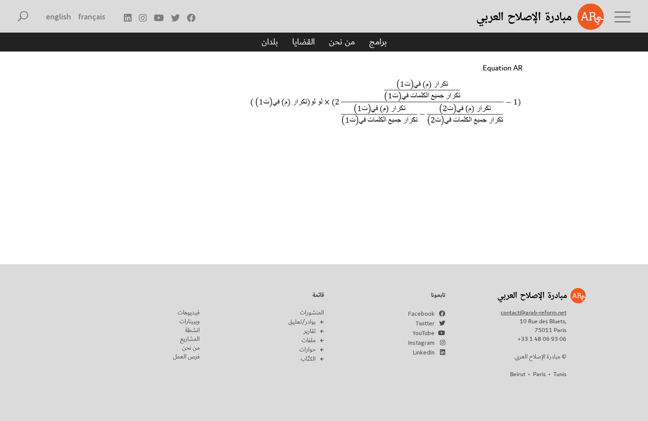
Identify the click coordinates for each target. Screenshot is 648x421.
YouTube (424, 333)
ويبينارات (189, 321)
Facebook (421, 314)
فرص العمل (186, 357)
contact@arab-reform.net (533, 313)
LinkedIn (424, 352)
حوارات (307, 350)
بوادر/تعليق (302, 322)
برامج (378, 42)
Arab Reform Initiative (529, 17)
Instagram (421, 343)
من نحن (342, 42)
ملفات (309, 340)
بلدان (269, 42)
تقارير (310, 331)
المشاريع (190, 339)
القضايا (303, 42)
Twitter (425, 323)
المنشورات (312, 313)
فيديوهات (189, 313)
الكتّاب (308, 359)
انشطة (192, 330)
